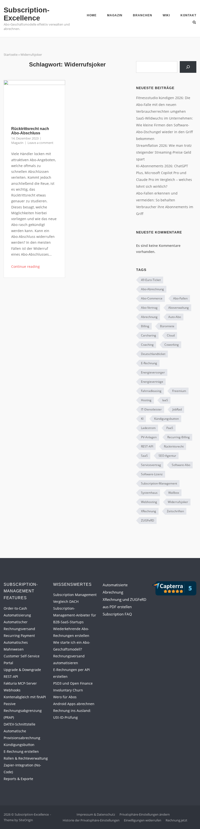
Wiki (166, 15)
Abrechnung (149, 317)
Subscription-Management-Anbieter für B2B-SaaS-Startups (74, 615)
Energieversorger (153, 372)
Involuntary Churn (68, 690)
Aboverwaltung (178, 308)
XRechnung (148, 511)
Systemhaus (149, 493)
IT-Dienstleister (151, 409)
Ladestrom (148, 428)
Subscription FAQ (117, 614)
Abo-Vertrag (149, 308)
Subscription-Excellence (27, 14)
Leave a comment (40, 142)
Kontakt (188, 15)
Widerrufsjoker (178, 502)
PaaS (169, 428)
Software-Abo (181, 465)
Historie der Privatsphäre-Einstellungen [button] (91, 820)
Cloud (171, 335)
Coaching (147, 345)
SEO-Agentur (167, 456)
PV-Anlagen (149, 437)
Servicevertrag (151, 465)
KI (142, 419)
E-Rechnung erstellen (21, 751)
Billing (145, 326)
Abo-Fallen (180, 298)
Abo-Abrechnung (152, 289)
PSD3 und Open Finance (73, 683)
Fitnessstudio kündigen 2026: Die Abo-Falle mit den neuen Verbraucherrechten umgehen (163, 104)
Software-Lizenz (152, 474)
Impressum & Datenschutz (96, 814)
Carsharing (148, 335)
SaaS (144, 456)
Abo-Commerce (151, 298)
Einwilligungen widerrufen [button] (142, 820)
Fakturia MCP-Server (20, 683)
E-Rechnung (149, 363)
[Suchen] (188, 67)
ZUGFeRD (147, 520)
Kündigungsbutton (166, 419)
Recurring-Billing (178, 437)
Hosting (146, 400)
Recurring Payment (19, 635)
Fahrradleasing (151, 391)
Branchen (142, 15)
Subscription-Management (159, 483)
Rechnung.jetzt (176, 820)
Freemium (179, 391)
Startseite (11, 54)
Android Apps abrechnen (73, 703)
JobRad (177, 409)
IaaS (165, 400)
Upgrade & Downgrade (22, 669)
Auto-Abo (174, 317)
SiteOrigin (26, 820)
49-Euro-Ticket (151, 280)
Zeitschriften (175, 511)
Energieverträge (152, 382)
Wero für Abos (65, 697)
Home (92, 15)
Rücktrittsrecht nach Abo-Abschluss (30, 131)
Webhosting (149, 502)
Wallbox (173, 493)
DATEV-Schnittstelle (19, 724)
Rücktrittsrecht (174, 446)
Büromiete (167, 326)
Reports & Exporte (18, 778)
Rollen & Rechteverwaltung (26, 758)
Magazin (114, 15)
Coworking (171, 345)
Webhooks (12, 690)
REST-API (147, 446)
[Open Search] (194, 22)
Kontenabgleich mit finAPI (25, 697)
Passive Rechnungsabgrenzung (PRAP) (23, 710)
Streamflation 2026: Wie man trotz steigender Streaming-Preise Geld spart (164, 152)
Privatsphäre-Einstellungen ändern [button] (145, 814)
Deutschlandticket (153, 354)
